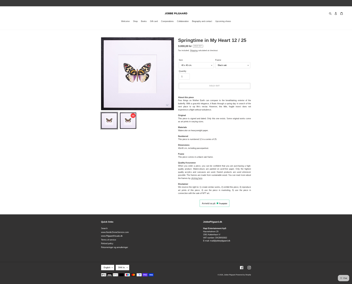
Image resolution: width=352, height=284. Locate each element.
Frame (218, 60)
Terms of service (108, 240)
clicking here (196, 178)
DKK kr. (121, 267)
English (107, 267)
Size (181, 60)
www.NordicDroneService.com (115, 232)
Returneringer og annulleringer (114, 247)
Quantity (182, 71)
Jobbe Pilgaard (229, 275)
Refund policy (107, 243)
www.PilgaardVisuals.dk (112, 236)
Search (104, 228)
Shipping (194, 50)
